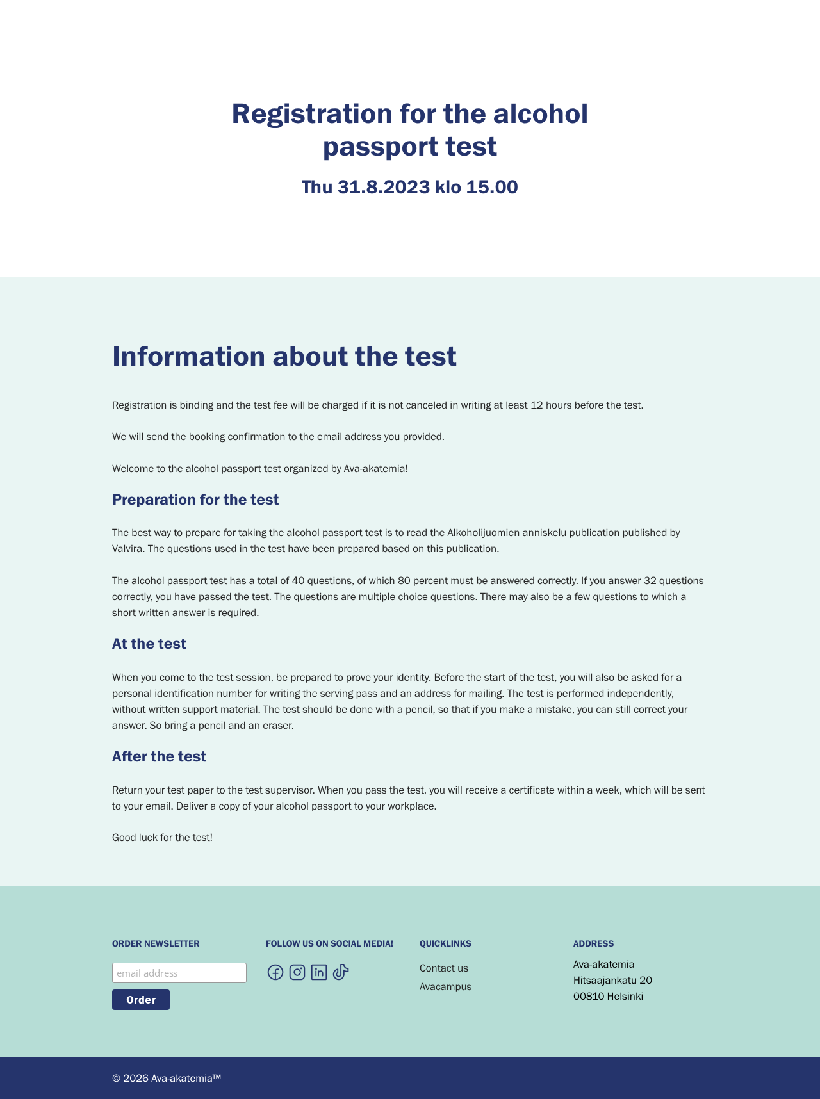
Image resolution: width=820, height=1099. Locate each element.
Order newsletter (156, 945)
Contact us (444, 967)
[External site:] (275, 971)
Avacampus (446, 986)
